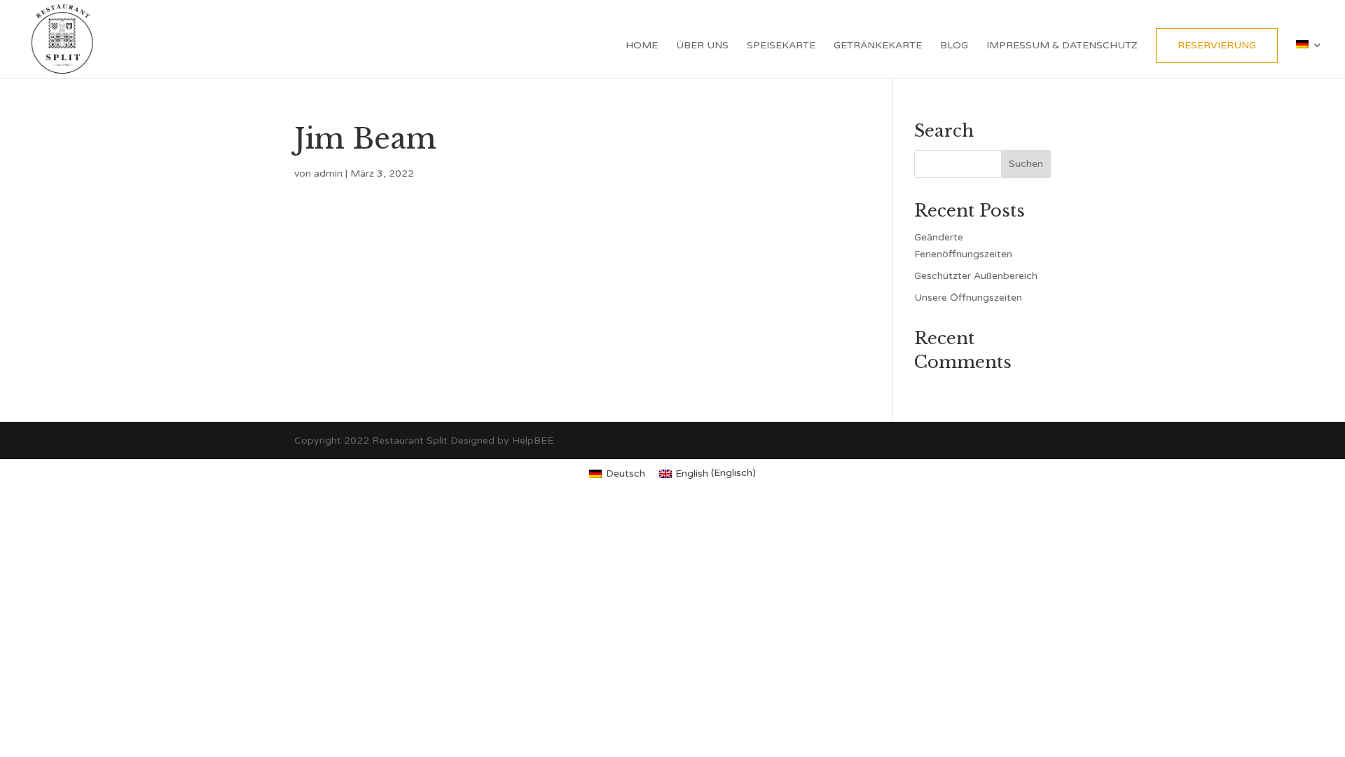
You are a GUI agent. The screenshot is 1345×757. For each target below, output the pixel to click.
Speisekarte (781, 46)
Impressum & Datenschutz (1062, 46)
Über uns (702, 46)
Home (642, 46)
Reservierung (1217, 45)
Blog (954, 46)
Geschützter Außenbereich (975, 276)
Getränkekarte (878, 46)
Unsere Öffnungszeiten (968, 298)
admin (328, 173)
